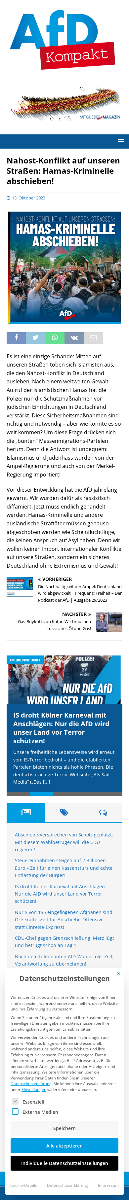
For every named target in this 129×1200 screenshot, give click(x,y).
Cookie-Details (23, 1185)
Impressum (108, 1185)
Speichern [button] (64, 1128)
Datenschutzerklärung (31, 1083)
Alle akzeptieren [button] (64, 1146)
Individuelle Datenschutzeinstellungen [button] (64, 1163)
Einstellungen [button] (34, 1089)
